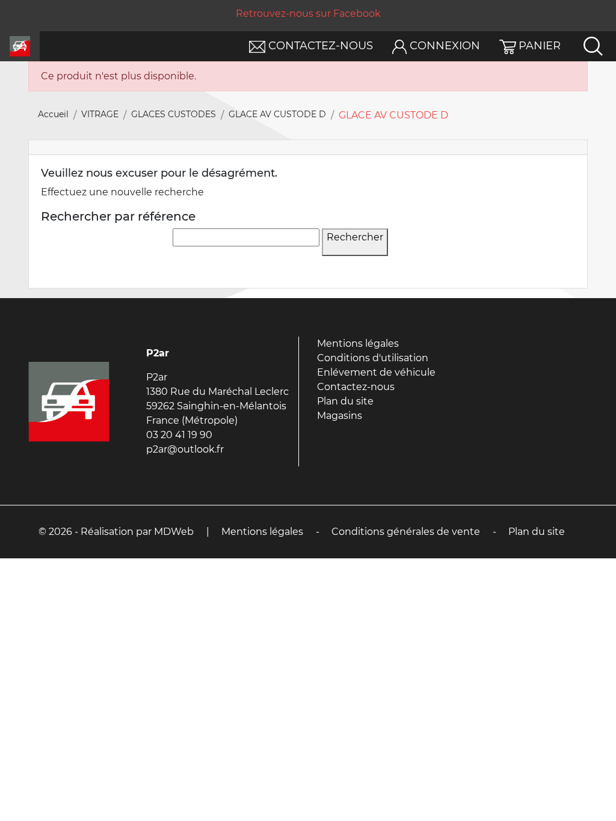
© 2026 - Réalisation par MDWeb (116, 531)
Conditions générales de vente (405, 531)
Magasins (339, 415)
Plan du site (345, 401)
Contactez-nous (356, 386)
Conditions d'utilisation (372, 358)
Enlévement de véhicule (376, 372)
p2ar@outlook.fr (185, 449)
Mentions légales (358, 343)
